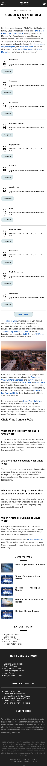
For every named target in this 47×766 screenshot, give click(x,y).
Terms (34, 761)
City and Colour (16, 331)
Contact (34, 759)
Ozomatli (37, 390)
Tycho (26, 331)
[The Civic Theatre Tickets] (7, 614)
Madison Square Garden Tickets (17, 696)
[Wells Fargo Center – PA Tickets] (7, 567)
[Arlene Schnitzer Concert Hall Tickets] (7, 602)
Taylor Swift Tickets (11, 634)
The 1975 (5, 331)
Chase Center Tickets (12, 700)
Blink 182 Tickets (10, 641)
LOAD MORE (23, 314)
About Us (26, 759)
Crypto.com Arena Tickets (14, 693)
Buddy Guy (26, 334)
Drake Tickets (9, 637)
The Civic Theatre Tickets (27, 611)
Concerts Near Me (35, 539)
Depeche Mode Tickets (13, 664)
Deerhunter (35, 377)
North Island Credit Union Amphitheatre (22, 32)
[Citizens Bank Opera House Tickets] (7, 579)
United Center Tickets (12, 691)
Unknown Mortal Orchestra (12, 379)
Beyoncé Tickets (10, 666)
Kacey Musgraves (25, 49)
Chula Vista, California (32, 401)
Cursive (31, 379)
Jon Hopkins (26, 382)
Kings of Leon (38, 44)
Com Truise (40, 382)
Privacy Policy (15, 759)
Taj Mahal (39, 334)
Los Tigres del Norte (9, 393)
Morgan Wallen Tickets (13, 644)
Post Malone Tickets (12, 639)
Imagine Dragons (8, 46)
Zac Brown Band (26, 46)
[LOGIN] (44, 3)
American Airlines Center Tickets (17, 698)
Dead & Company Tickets (14, 671)
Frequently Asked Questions (19, 761)
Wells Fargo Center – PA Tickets (30, 564)
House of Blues (11, 320)
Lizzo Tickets (9, 673)
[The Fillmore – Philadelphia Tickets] (7, 591)
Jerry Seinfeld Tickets (12, 668)
